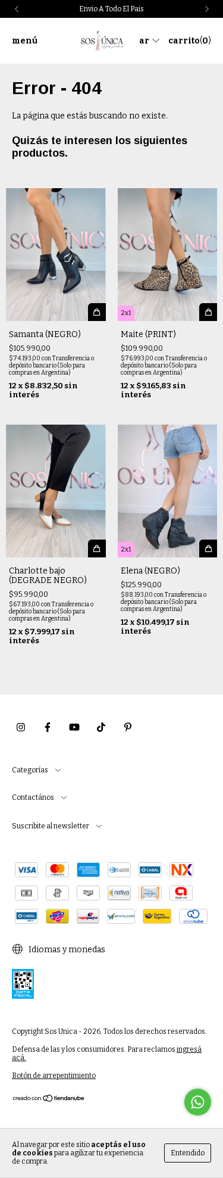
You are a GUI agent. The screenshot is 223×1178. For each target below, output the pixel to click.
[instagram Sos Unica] (21, 727)
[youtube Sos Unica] (74, 727)
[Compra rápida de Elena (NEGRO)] (208, 548)
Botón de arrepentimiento (54, 1075)
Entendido (188, 1153)
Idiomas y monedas (66, 950)
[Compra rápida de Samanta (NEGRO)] (97, 312)
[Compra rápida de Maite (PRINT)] (208, 312)
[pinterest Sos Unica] (128, 727)
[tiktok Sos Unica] (101, 727)
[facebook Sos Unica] (47, 727)
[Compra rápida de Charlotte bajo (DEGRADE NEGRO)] (97, 548)
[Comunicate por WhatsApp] (197, 1102)
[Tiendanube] (49, 1100)
